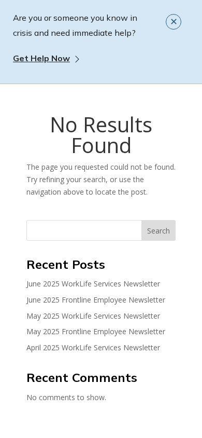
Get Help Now (41, 58)
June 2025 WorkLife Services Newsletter (93, 284)
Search (158, 231)
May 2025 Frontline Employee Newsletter (95, 331)
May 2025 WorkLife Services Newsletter (93, 316)
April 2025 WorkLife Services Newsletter (93, 347)
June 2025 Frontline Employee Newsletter (95, 300)
